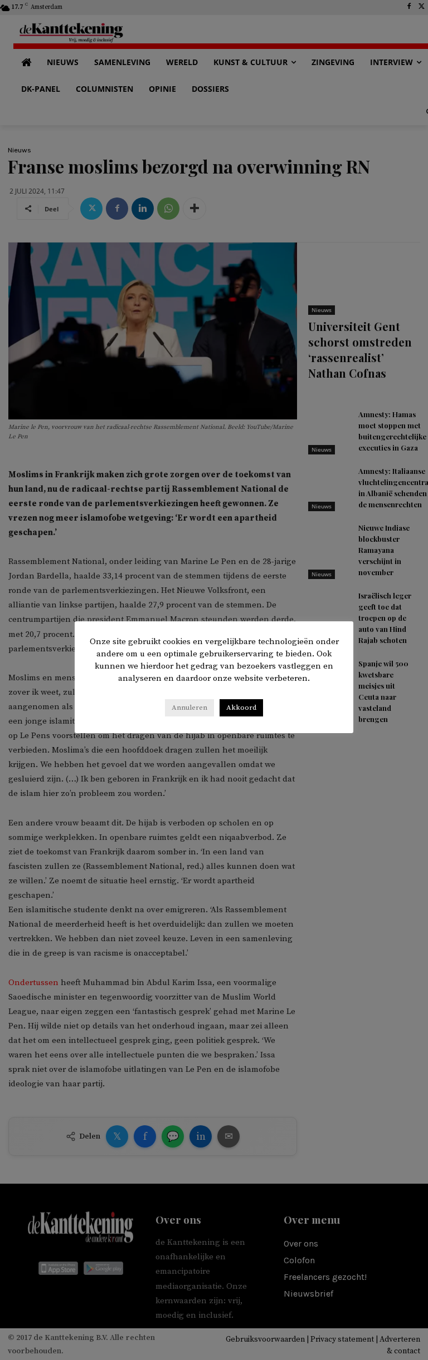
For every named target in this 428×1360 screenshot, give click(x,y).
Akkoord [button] (241, 707)
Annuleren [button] (189, 707)
